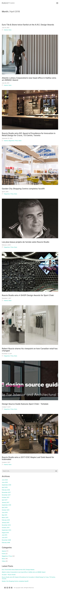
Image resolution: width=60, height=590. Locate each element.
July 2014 (4, 535)
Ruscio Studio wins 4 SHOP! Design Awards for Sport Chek (28, 295)
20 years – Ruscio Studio (9, 574)
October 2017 (5, 497)
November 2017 (6, 495)
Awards (6, 30)
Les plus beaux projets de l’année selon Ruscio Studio (25, 242)
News (10, 30)
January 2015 (5, 522)
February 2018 (6, 490)
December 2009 (6, 540)
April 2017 (4, 500)
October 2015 (5, 510)
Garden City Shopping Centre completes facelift (23, 189)
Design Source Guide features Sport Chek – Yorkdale (25, 404)
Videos (4, 561)
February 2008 (6, 542)
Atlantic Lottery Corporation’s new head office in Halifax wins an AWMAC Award (29, 79)
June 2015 (5, 512)
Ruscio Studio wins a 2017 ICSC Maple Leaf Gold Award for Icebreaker (28, 458)
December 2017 (6, 492)
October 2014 (5, 527)
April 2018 (4, 487)
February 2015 (6, 520)
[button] (57, 3)
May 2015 (4, 515)
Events (4, 553)
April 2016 (4, 507)
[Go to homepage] (8, 3)
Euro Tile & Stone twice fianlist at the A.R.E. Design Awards (28, 25)
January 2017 (5, 502)
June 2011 (4, 537)
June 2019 (5, 482)
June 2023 (5, 480)
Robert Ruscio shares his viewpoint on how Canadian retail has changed (30, 350)
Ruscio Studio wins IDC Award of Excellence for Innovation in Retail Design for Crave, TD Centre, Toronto (28, 134)
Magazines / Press (13, 140)
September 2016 (6, 505)
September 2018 (6, 485)
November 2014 (6, 525)
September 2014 (6, 530)
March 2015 (5, 517)
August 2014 (5, 532)
